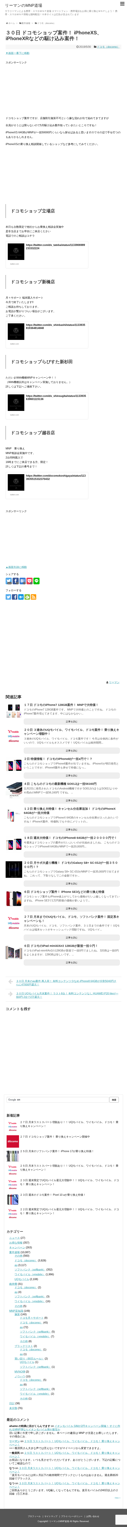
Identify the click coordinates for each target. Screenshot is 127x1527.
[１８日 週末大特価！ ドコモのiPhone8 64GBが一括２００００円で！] (14, 844)
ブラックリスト (24, 1346)
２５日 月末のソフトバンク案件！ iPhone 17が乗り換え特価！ (57, 1151)
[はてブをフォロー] (21, 597)
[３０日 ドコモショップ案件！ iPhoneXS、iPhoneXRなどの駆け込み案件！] (23, 581)
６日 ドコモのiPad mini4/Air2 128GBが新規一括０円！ (61, 945)
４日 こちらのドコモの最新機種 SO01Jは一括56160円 (60, 783)
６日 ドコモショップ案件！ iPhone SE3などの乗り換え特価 (64, 891)
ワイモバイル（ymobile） (30, 1274)
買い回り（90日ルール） (29, 1358)
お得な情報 (15, 1242)
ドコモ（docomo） (108, 46)
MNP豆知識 (16, 1310)
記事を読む (72, 721)
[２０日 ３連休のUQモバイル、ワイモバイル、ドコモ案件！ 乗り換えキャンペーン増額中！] (14, 736)
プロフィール (34, 1516)
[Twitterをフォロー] (8, 597)
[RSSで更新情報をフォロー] (33, 597)
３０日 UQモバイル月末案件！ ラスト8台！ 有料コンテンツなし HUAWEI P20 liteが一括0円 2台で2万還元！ (67, 995)
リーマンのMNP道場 (23, 5)
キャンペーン (17, 1247)
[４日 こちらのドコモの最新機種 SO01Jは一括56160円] (14, 790)
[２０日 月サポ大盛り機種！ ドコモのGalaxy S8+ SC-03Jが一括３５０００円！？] (14, 869)
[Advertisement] (63, 88)
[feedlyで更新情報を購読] (27, 597)
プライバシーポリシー (72, 1516)
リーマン (114, 682)
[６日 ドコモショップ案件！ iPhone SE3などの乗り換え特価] (14, 898)
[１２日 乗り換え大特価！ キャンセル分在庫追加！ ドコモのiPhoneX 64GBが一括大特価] (14, 815)
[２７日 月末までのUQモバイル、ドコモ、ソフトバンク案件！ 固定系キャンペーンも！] (14, 923)
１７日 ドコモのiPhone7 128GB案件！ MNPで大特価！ (61, 705)
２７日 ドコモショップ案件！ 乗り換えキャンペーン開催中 (55, 1136)
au (16, 1265)
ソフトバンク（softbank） (30, 1269)
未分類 (13, 1408)
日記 (12, 1403)
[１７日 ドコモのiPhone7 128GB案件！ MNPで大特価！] (14, 711)
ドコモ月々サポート (32, 1317)
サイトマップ (50, 1516)
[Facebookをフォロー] (14, 597)
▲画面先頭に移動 (16, 567)
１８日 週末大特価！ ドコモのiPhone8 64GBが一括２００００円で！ (70, 837)
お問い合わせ (92, 1516)
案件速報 (14, 1252)
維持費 (13, 1284)
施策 (17, 1314)
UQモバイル (22, 1279)
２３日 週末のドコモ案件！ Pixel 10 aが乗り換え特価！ (53, 1194)
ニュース (14, 1237)
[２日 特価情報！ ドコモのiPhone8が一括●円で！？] (14, 765)
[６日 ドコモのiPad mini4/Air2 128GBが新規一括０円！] (14, 952)
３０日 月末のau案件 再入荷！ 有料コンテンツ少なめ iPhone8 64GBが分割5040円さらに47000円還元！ (66, 983)
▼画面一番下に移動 (17, 53)
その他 (18, 1255)
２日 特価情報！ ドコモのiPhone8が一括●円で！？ (58, 759)
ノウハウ (20, 1376)
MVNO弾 (20, 1371)
